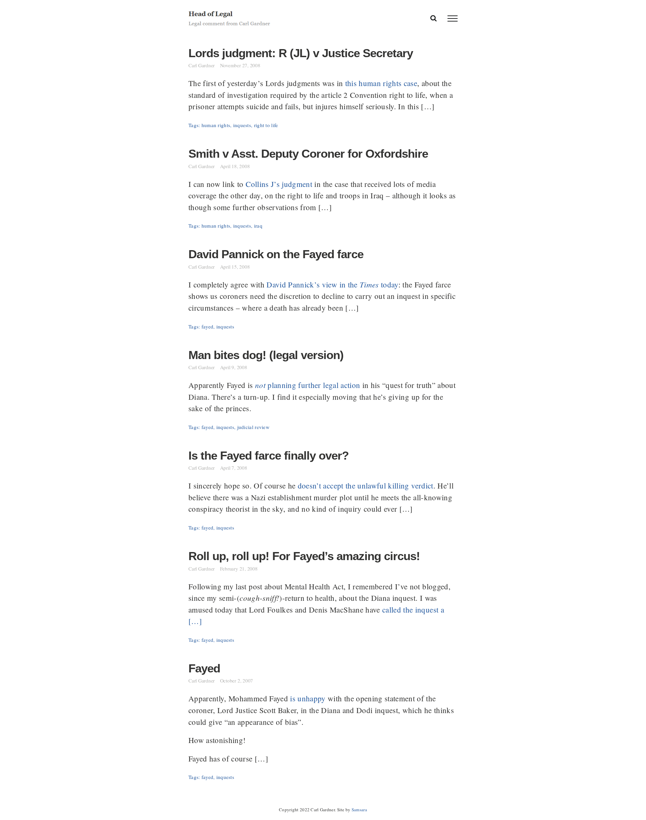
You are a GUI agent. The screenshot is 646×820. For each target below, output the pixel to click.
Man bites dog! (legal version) (266, 355)
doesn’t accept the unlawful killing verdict (365, 485)
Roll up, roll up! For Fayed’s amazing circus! (304, 556)
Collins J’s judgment (279, 184)
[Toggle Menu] (452, 18)
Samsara (359, 810)
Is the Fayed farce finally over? (268, 455)
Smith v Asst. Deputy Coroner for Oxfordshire (308, 153)
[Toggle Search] (433, 18)
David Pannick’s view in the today (332, 284)
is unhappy (307, 698)
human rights (216, 125)
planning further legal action (307, 385)
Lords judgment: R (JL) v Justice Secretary (300, 53)
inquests (242, 125)
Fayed (204, 668)
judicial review (253, 427)
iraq (258, 225)
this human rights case (381, 83)
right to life (266, 125)
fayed (207, 326)
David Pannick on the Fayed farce (275, 254)
